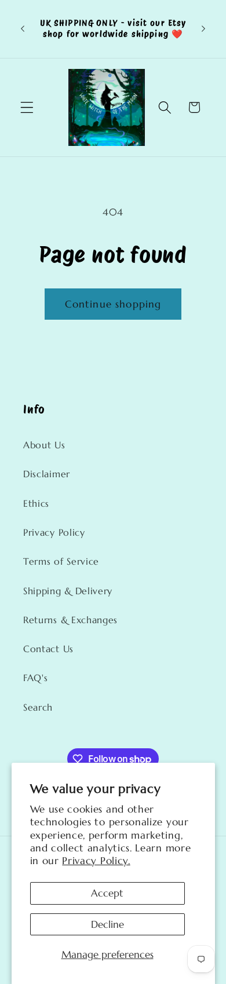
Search (38, 707)
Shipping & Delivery (67, 591)
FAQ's (35, 678)
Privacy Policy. (96, 860)
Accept (107, 893)
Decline (107, 924)
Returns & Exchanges (70, 620)
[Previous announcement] (22, 29)
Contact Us (48, 649)
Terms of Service (61, 561)
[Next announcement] (203, 29)
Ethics (36, 504)
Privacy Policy (54, 532)
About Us (44, 445)
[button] (27, 107)
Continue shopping (113, 304)
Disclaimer (46, 474)
